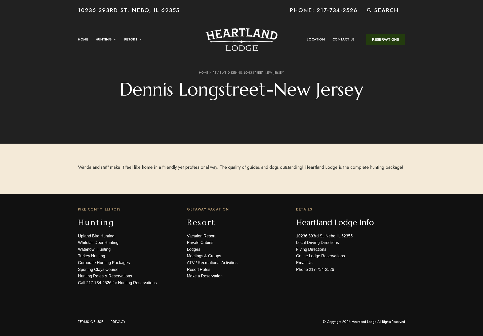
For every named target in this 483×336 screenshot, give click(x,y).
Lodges (193, 249)
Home (203, 72)
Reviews (220, 72)
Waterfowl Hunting (94, 249)
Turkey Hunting (91, 256)
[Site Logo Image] (241, 39)
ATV (191, 263)
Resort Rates (198, 269)
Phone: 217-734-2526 (324, 10)
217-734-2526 (98, 283)
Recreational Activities (217, 263)
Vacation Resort (201, 236)
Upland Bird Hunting (96, 236)
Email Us (304, 263)
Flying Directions (311, 249)
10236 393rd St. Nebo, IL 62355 (129, 10)
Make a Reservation (205, 276)
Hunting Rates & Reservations (105, 276)
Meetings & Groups (204, 256)
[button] (385, 39)
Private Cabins (200, 242)
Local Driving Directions (317, 242)
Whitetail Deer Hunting (98, 242)
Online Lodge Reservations (320, 256)
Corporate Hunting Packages (104, 263)
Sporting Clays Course (98, 269)
